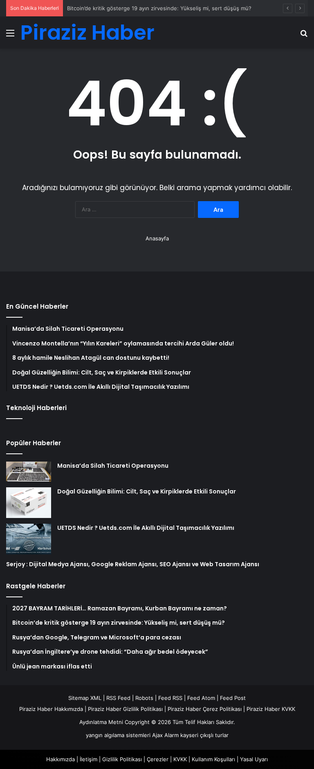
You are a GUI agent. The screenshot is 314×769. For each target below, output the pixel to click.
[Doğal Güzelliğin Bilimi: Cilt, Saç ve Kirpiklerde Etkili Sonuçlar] (28, 502)
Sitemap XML (84, 698)
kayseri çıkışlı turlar (204, 735)
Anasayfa (157, 238)
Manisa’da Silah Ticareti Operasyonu (112, 466)
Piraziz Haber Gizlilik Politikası (125, 709)
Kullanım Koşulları (213, 759)
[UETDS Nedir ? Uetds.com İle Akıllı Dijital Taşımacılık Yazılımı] (28, 539)
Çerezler (157, 759)
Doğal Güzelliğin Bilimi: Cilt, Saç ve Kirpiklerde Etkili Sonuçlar (146, 491)
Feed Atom (201, 698)
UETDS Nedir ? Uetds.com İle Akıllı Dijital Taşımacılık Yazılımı (145, 528)
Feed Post (233, 698)
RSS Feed (118, 698)
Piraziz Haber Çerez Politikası (205, 709)
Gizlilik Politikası (122, 759)
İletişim (88, 759)
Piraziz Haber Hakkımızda (51, 709)
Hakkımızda (60, 759)
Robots (144, 698)
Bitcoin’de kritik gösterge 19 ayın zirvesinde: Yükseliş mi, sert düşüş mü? (159, 8)
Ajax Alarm (165, 735)
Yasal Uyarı (254, 759)
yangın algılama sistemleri (118, 735)
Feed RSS (170, 698)
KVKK (180, 759)
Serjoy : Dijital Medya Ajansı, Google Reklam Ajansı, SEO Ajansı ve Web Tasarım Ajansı (132, 564)
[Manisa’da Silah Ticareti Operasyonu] (28, 472)
